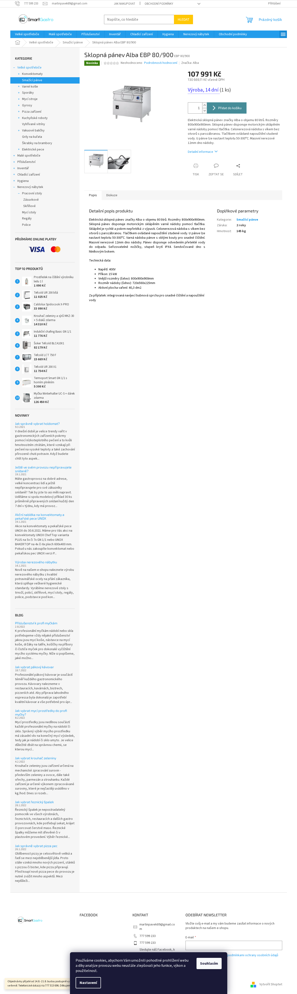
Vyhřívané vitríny (33, 124)
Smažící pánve (32, 80)
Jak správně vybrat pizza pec (36, 846)
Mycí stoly (29, 212)
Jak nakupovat (124, 4)
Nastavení (88, 982)
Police (26, 225)
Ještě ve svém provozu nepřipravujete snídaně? (43, 469)
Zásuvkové (31, 199)
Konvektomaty (32, 74)
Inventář (23, 168)
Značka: (190, 63)
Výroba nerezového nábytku (36, 562)
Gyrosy (27, 105)
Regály (27, 218)
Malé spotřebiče (28, 155)
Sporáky (28, 92)
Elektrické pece (33, 149)
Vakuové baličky (33, 130)
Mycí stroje (30, 99)
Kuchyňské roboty (35, 118)
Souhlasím (209, 963)
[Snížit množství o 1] (204, 110)
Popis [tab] (93, 195)
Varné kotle (30, 86)
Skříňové (29, 206)
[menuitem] (27, 34)
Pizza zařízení (31, 111)
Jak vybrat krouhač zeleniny (35, 758)
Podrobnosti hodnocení (160, 63)
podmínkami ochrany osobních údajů (252, 955)
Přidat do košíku (230, 108)
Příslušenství (26, 162)
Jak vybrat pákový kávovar (34, 667)
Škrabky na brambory (37, 143)
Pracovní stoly (32, 193)
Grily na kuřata (32, 136)
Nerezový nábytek (30, 187)
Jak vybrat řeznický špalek (34, 802)
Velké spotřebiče (29, 67)
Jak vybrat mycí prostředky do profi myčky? (41, 712)
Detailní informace (200, 152)
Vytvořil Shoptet (270, 984)
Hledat (183, 19)
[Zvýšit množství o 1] (204, 105)
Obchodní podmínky (159, 4)
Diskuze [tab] (111, 195)
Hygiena (23, 181)
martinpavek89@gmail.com (157, 926)
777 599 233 (147, 936)
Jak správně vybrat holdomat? (37, 423)
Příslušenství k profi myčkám (36, 623)
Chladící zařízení (28, 174)
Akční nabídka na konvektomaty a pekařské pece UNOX (39, 516)
